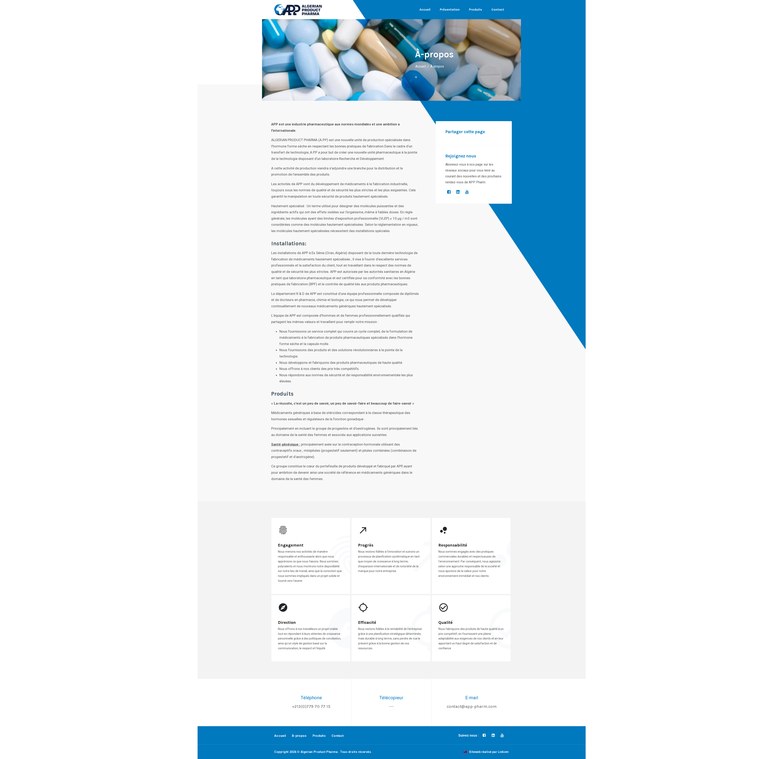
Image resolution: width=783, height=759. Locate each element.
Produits (475, 9)
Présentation (450, 9)
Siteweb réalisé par (489, 751)
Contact (497, 9)
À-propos (299, 736)
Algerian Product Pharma (319, 751)
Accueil (424, 9)
